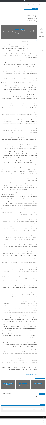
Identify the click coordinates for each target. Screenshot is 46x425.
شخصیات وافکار (17, 29)
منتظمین (41, 29)
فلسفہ (35, 383)
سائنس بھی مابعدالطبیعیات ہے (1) (38, 385)
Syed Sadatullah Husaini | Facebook (31, 374)
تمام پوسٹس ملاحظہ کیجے (6, 393)
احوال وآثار (22, 29)
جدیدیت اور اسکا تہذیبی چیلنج (32, 13)
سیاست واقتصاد (5, 383)
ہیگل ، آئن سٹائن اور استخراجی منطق (23, 385)
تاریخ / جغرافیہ (10, 383)
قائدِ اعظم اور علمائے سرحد (32, 18)
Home (44, 4)
